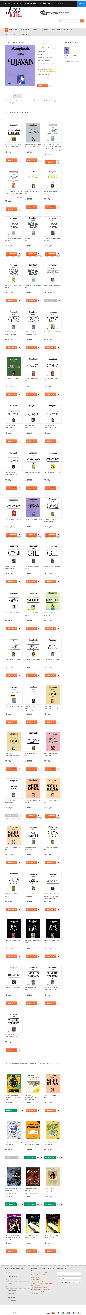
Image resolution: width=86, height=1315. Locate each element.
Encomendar (11, 1110)
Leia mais (59, 3)
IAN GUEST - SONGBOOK (13, 613)
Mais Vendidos (11, 1290)
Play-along (25, 30)
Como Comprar (12, 1276)
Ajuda (9, 1280)
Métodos (36, 30)
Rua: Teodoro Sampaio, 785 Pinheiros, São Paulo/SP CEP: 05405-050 (39, 1275)
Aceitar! (81, 4)
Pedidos (9, 1283)
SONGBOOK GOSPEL (51, 896)
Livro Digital (56, 30)
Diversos (24, 34)
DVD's (8, 34)
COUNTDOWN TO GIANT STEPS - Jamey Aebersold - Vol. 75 (32, 1191)
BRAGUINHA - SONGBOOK (52, 285)
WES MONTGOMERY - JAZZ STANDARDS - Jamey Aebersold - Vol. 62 (13, 1191)
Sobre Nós (10, 1273)
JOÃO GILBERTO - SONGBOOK (33, 709)
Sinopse (9, 96)
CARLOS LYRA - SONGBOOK (52, 332)
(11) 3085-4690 (38, 1281)
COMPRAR (43, 85)
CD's (15, 34)
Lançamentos (11, 1287)
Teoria (46, 30)
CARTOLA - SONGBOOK (12, 379)
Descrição (18, 96)
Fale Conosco (11, 1300)
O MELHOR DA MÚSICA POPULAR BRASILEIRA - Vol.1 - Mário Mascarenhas (13, 1238)
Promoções (10, 1294)
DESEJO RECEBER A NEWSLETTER (69, 1282)
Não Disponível (51, 300)
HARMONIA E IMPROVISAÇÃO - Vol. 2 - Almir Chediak (32, 1097)
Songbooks (13, 30)
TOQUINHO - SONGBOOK (13, 988)
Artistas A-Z (11, 1297)
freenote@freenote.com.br (39, 1287)
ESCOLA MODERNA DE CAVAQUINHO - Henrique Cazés (12, 1097)
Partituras (68, 30)
